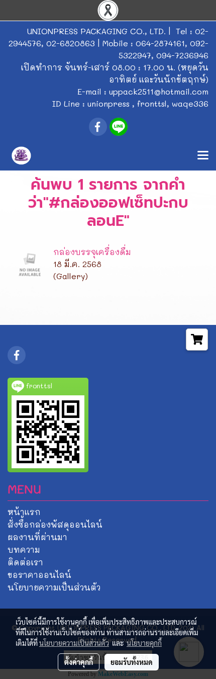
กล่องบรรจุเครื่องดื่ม (92, 251)
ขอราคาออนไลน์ (39, 574)
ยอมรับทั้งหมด (132, 661)
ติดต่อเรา (25, 562)
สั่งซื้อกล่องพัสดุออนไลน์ (55, 524)
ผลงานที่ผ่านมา (37, 537)
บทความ (24, 549)
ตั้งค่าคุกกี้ (78, 661)
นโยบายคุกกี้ (144, 642)
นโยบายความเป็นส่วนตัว (54, 587)
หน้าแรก (24, 511)
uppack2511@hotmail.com (158, 91)
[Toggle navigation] (203, 156)
